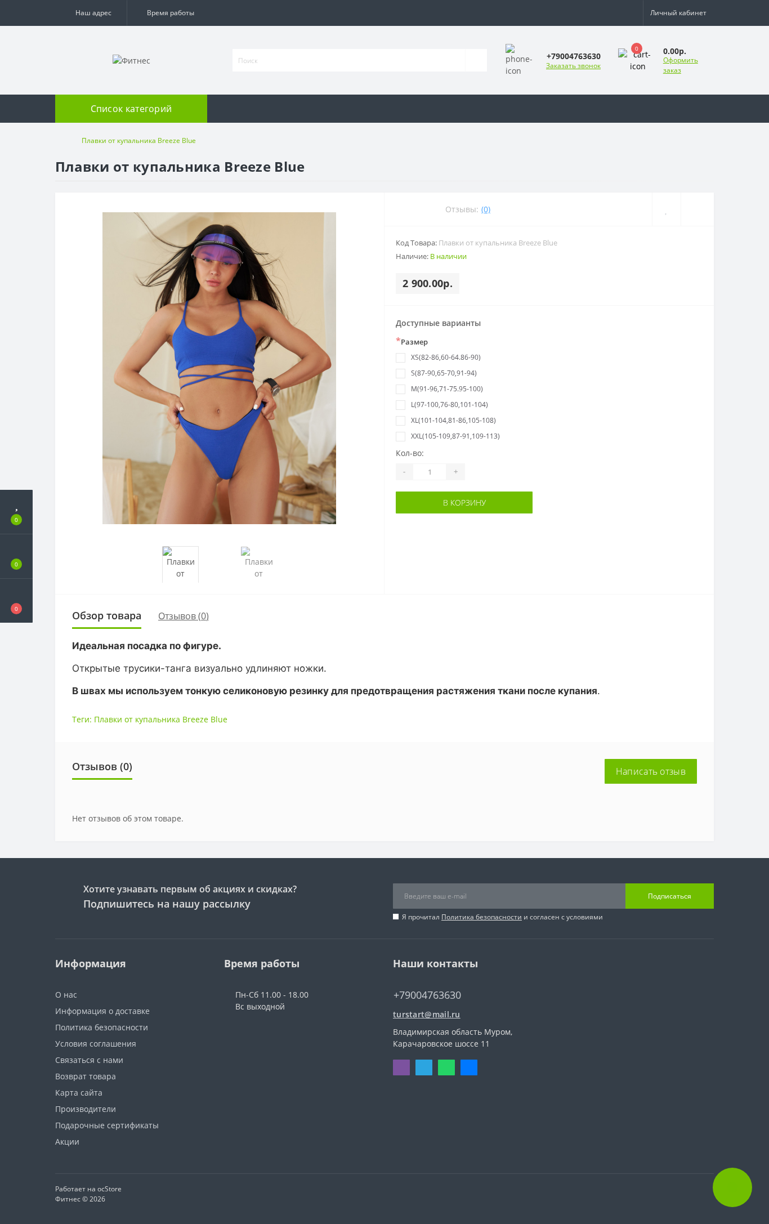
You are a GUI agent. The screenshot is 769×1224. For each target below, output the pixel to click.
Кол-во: (410, 453)
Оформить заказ (680, 65)
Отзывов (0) (183, 616)
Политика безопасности (481, 917)
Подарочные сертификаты (107, 1125)
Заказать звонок (573, 65)
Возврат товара (85, 1076)
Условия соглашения (95, 1043)
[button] (91, 13)
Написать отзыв (651, 771)
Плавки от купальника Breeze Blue (160, 719)
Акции (67, 1141)
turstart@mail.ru (426, 1014)
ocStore (109, 1189)
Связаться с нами (89, 1060)
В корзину (464, 502)
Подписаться (669, 896)
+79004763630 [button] (427, 995)
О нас (66, 994)
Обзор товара (106, 615)
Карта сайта (78, 1092)
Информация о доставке (102, 1011)
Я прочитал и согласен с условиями (502, 917)
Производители (85, 1109)
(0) (485, 209)
